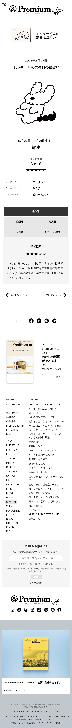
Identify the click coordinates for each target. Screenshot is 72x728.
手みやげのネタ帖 (38, 472)
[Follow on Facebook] (59, 609)
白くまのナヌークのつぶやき (44, 496)
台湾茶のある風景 (38, 459)
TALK (9, 506)
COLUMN (11, 471)
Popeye (22, 719)
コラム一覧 (34, 518)
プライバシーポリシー (34, 569)
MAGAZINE (13, 510)
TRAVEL (11, 458)
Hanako (56, 716)
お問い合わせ (55, 723)
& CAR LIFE (35, 510)
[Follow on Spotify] (46, 609)
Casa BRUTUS (25, 716)
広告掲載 (10, 421)
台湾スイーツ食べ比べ (40, 467)
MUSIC (10, 488)
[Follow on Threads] (26, 609)
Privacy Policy (42, 723)
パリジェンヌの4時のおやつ (43, 450)
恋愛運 (19, 221)
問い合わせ (12, 412)
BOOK (10, 497)
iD (7, 480)
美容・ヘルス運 (52, 231)
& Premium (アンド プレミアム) (36, 10)
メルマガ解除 (36, 583)
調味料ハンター (37, 446)
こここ (45, 719)
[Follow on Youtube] (32, 609)
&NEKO (10, 475)
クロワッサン (38, 716)
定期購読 (10, 417)
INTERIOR (12, 462)
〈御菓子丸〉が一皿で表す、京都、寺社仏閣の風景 (45, 435)
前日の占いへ (19, 294)
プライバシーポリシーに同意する (38, 564)
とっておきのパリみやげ (41, 454)
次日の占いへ (53, 294)
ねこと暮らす (36, 505)
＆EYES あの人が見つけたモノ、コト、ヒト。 (46, 410)
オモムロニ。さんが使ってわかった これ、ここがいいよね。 (46, 427)
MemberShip (15, 425)
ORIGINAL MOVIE (12, 525)
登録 (36, 577)
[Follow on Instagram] (12, 609)
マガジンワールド (18, 723)
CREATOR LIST (12, 432)
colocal (38, 719)
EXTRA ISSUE (10, 517)
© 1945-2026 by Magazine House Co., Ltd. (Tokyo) (35, 711)
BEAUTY (11, 467)
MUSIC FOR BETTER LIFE (44, 514)
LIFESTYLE (12, 445)
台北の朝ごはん (37, 463)
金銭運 (19, 231)
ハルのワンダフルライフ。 (43, 417)
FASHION (12, 449)
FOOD (10, 454)
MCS (51, 719)
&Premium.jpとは (15, 406)
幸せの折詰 (34, 441)
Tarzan (30, 719)
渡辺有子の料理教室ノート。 (44, 484)
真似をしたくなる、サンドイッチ (46, 421)
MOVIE (10, 493)
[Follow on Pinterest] (52, 609)
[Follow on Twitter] (19, 609)
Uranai (11, 502)
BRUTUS (14, 716)
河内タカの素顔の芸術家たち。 (45, 501)
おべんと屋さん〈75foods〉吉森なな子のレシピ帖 (46, 490)
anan (6, 716)
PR (8, 531)
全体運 (36, 211)
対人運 (52, 221)
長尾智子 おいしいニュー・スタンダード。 (46, 478)
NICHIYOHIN (14, 484)
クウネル (65, 716)
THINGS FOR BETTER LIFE (45, 404)
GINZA (49, 716)
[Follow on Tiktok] (39, 609)
